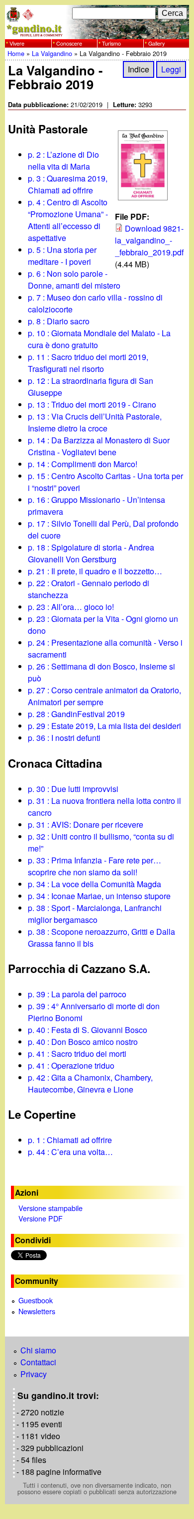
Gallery (156, 43)
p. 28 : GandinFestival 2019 (76, 714)
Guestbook (35, 1300)
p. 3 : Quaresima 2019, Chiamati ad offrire (67, 184)
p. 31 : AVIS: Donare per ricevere (85, 824)
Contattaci (38, 1362)
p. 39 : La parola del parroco (77, 994)
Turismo (111, 43)
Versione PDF (40, 1218)
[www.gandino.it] (97, 33)
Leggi (171, 69)
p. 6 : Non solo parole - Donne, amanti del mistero (74, 279)
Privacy (33, 1374)
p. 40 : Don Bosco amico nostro (83, 1041)
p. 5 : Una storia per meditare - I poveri (62, 255)
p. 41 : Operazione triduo (71, 1065)
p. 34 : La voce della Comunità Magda (94, 884)
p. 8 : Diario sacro (59, 321)
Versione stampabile (50, 1208)
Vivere (16, 43)
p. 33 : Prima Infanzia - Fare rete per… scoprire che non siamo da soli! (94, 866)
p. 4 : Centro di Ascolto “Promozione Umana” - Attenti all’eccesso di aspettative (68, 219)
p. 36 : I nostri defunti (64, 737)
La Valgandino (52, 53)
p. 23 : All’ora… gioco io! (71, 606)
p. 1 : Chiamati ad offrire (70, 1140)
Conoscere (69, 43)
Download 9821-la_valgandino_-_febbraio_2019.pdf (149, 240)
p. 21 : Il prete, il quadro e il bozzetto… (95, 571)
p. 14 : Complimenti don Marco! (82, 464)
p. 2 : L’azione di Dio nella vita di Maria (63, 160)
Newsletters (36, 1311)
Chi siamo (38, 1350)
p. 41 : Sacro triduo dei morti (77, 1053)
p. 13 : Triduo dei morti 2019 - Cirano (92, 404)
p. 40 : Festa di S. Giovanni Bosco (87, 1029)
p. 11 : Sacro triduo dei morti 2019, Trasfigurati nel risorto (88, 362)
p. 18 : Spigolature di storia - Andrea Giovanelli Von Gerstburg (91, 553)
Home (15, 53)
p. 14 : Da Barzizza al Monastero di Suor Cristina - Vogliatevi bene (99, 446)
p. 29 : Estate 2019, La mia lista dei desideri (104, 725)
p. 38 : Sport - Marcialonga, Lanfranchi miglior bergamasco (95, 913)
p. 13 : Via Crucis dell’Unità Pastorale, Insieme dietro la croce (95, 422)
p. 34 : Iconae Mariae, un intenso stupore (99, 896)
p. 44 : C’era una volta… (70, 1151)
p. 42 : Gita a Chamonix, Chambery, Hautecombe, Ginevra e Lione (90, 1083)
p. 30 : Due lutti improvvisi (73, 788)
